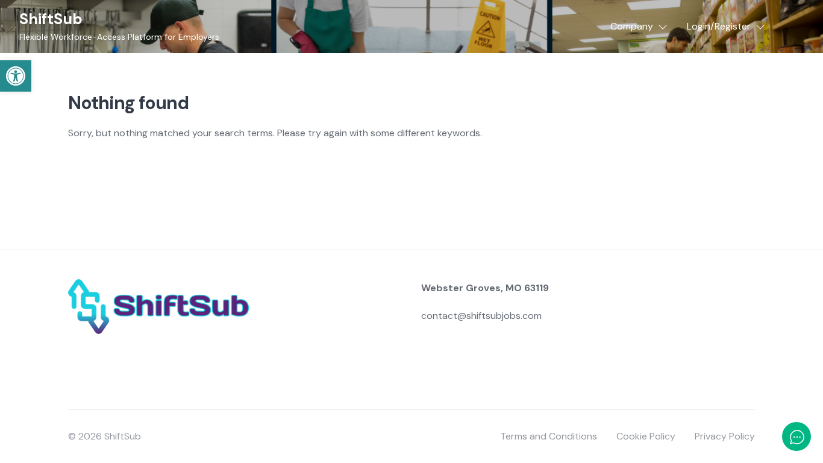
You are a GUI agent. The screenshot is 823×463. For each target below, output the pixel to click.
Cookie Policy (645, 436)
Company (631, 26)
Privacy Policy (725, 436)
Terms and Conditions (548, 436)
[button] (15, 76)
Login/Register (719, 26)
